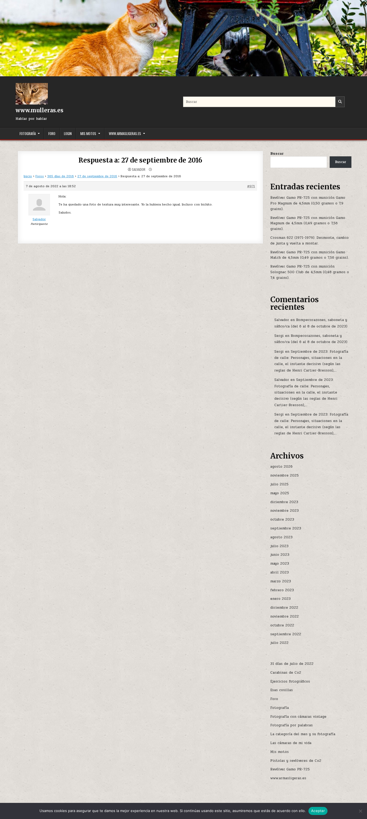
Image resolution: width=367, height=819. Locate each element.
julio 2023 (279, 546)
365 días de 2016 (60, 176)
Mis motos (88, 133)
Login (68, 133)
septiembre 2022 (285, 634)
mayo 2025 (279, 493)
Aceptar (318, 811)
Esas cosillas (281, 690)
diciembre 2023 (284, 502)
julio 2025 (279, 484)
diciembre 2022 (284, 607)
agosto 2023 (281, 537)
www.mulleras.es (39, 110)
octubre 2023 (282, 519)
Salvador (138, 169)
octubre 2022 (282, 625)
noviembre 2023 (284, 510)
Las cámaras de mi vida (290, 743)
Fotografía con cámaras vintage (298, 716)
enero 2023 (280, 598)
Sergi (279, 335)
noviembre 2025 (284, 475)
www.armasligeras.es (125, 133)
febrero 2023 (282, 590)
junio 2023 (279, 554)
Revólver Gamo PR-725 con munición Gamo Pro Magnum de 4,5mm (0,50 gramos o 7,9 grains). (307, 203)
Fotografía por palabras (291, 725)
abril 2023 (279, 572)
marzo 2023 (280, 581)
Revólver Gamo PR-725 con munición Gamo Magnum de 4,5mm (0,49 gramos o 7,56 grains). (307, 223)
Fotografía (28, 133)
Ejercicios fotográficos (290, 681)
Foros (39, 176)
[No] (360, 811)
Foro (51, 133)
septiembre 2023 (285, 528)
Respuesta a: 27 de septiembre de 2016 (140, 160)
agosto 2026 (281, 466)
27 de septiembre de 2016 (97, 176)
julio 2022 (279, 642)
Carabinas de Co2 (285, 672)
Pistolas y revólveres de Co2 (295, 760)
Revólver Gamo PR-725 (290, 769)
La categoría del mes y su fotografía (302, 734)
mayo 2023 (279, 563)
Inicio (28, 176)
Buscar (277, 153)
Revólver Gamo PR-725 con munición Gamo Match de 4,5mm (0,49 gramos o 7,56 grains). (309, 255)
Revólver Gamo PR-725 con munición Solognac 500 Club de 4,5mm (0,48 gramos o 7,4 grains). (309, 272)
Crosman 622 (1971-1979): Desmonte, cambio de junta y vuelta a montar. (309, 240)
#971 (251, 186)
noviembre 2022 (284, 616)
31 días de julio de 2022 (292, 663)
